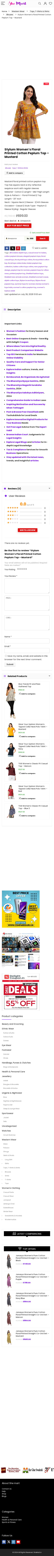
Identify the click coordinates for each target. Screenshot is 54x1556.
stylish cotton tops (12, 280)
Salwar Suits (8, 1037)
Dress (5, 1144)
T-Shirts (8, 1179)
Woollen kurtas (10, 1219)
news (40, 457)
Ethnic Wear (8, 1028)
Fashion (21, 331)
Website (38, 350)
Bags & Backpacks (10, 1067)
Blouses (10, 14)
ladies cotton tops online (23, 267)
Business (16, 422)
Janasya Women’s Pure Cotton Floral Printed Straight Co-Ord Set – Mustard (32, 1333)
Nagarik (26, 385)
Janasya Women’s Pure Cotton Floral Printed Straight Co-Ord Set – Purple (32, 1277)
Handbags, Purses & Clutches (16, 1062)
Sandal (6, 1054)
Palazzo (6, 1148)
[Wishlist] (50, 3)
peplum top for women (20, 270)
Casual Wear (8, 1196)
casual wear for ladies (37, 253)
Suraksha (36, 385)
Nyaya (25, 381)
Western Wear (18, 11)
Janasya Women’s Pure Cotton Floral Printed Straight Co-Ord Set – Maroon (32, 1314)
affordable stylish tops (18, 253)
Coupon (24, 342)
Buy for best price (18, 225)
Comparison (27, 350)
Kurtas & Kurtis (8, 1033)
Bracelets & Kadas (10, 1088)
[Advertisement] (27, 49)
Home (4, 11)
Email (8, 646)
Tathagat (18, 407)
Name (8, 636)
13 (37, 1475)
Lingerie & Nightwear (12, 1092)
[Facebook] (4, 1542)
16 (45, 1475)
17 (48, 1475)
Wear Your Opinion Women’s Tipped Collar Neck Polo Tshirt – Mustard (32, 726)
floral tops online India (17, 263)
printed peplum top (17, 273)
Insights (17, 438)
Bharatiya (16, 381)
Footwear (6, 1050)
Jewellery (6, 1076)
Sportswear (7, 1113)
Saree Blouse (8, 1208)
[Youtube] (18, 1542)
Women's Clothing (11, 1188)
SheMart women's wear (38, 277)
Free (24, 411)
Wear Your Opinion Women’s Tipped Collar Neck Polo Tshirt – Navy (32, 746)
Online (15, 338)
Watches (6, 1130)
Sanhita (34, 381)
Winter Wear (8, 1211)
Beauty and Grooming (12, 1024)
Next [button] (51, 1469)
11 (31, 1475)
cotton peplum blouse (14, 256)
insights (10, 372)
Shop (4, 1494)
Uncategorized (9, 1126)
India (30, 354)
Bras (5, 1097)
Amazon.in (12, 238)
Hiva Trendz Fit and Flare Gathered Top (29, 685)
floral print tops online (23, 260)
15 (43, 1475)
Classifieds (33, 411)
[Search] (40, 3)
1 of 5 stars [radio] (18, 569)
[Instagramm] (13, 1542)
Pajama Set (7, 1105)
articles (34, 460)
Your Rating (10, 569)
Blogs (24, 442)
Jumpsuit (7, 1200)
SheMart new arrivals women (16, 277)
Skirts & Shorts (8, 1155)
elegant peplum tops (32, 256)
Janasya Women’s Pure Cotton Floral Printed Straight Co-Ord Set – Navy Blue (32, 1295)
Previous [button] (3, 1469)
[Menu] (3, 3)
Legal (18, 427)
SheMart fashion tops (34, 273)
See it (42, 238)
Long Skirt (8, 1160)
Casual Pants (8, 1192)
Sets (5, 1121)
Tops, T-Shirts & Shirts (39, 11)
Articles (36, 442)
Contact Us (6, 1489)
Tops (7, 1183)
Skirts (7, 1163)
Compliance (19, 449)
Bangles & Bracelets (11, 1084)
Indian (18, 369)
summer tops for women (25, 284)
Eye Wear (6, 1045)
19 (27, 1476)
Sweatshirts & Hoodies (13, 1216)
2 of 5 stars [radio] (19, 569)
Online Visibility (14, 357)
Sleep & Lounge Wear (11, 1109)
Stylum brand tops (27, 280)
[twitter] (9, 1542)
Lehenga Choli (8, 1204)
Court (25, 434)
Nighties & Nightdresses (12, 1101)
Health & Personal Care (13, 1071)
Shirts (7, 1176)
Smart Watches (9, 1135)
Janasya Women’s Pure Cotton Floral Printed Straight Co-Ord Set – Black (32, 1258)
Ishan (9, 407)
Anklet (5, 1080)
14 (40, 1475)
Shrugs (6, 1152)
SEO (13, 354)
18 (51, 1475)
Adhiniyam (38, 392)
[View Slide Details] (10, 1470)
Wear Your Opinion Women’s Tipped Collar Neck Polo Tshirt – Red (32, 788)
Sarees (6, 1041)
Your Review (11, 576)
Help (4, 1491)
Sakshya (27, 392)
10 (28, 1475)
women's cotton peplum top (24, 287)
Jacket (6, 1117)
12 (34, 1475)
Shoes (5, 1058)
